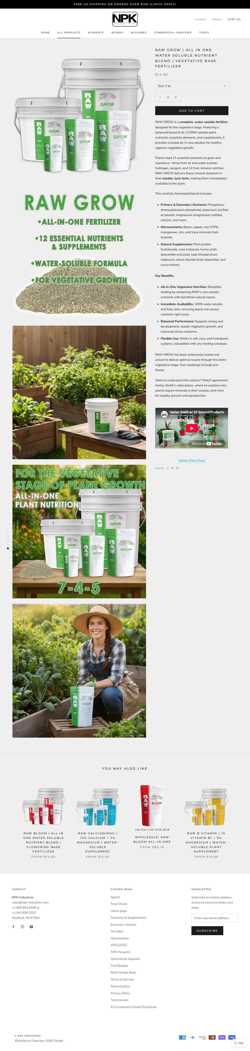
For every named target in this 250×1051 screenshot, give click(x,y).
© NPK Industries (28, 1036)
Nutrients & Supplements (128, 918)
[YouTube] (31, 926)
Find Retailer (119, 966)
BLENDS (117, 32)
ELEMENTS (96, 32)
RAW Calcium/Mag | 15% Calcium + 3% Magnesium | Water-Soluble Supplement (98, 842)
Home (45, 32)
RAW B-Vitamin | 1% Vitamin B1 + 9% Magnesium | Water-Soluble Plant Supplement (206, 842)
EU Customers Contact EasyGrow (134, 1007)
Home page (119, 911)
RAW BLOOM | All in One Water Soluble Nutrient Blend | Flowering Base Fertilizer (43, 842)
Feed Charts (119, 904)
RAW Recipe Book (123, 972)
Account (201, 19)
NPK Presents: (121, 952)
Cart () (234, 19)
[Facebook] (168, 468)
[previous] (11, 817)
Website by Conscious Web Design (39, 1041)
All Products (68, 32)
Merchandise (120, 938)
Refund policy (120, 986)
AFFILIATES (119, 945)
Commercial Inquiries (173, 32)
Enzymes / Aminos (123, 925)
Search (217, 19)
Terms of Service (122, 979)
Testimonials (119, 1000)
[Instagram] (22, 926)
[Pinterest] (177, 468)
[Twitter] (172, 468)
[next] (238, 817)
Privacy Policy (120, 993)
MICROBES (139, 32)
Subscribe (207, 930)
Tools (204, 32)
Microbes (117, 931)
